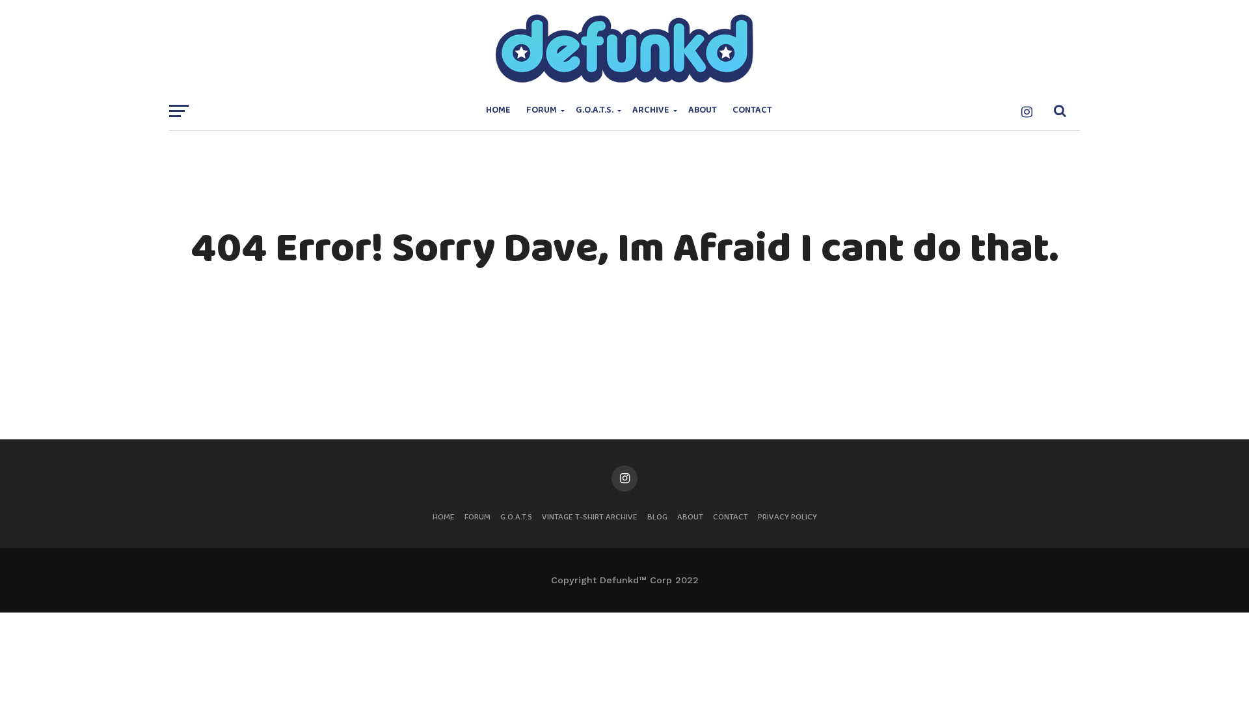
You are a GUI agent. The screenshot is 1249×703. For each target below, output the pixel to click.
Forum (541, 110)
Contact (752, 110)
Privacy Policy (787, 517)
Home (498, 110)
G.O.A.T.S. (594, 110)
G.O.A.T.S (516, 517)
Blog (657, 517)
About (702, 110)
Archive (650, 110)
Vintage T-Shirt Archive (590, 517)
